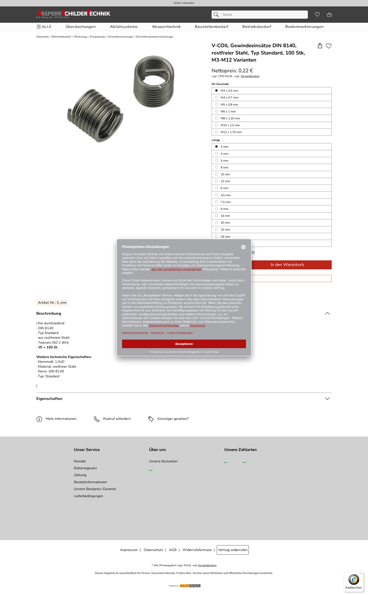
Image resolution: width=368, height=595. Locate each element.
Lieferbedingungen (88, 496)
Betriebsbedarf (61, 37)
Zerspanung (97, 37)
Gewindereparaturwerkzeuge (154, 37)
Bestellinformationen (90, 482)
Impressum (129, 550)
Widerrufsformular (197, 550)
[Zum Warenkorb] (329, 14)
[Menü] (361, 574)
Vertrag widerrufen (232, 550)
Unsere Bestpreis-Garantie (95, 489)
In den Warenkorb (287, 264)
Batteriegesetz (85, 468)
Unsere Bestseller (163, 461)
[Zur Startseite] (73, 14)
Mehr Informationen (61, 418)
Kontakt (80, 461)
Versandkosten (250, 76)
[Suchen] (217, 15)
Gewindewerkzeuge (120, 37)
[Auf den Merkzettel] (328, 46)
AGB (173, 550)
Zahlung (80, 475)
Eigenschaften (49, 398)
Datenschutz (153, 550)
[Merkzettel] (317, 14)
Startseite (42, 37)
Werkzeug (80, 37)
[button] (320, 46)
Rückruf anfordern (117, 418)
